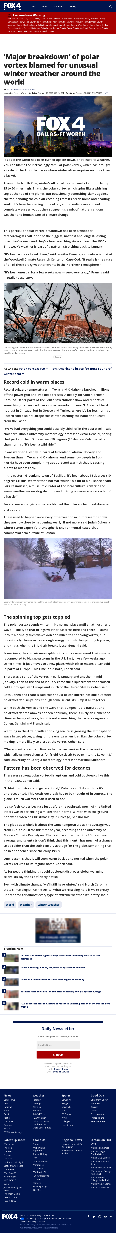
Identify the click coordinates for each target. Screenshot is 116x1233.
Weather (26, 904)
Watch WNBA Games (101, 1183)
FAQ (35, 1157)
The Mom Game (12, 1193)
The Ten (8, 1147)
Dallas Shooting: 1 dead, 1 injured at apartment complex (53, 967)
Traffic (94, 1110)
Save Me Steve (98, 1121)
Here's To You (11, 1197)
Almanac (37, 1110)
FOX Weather (39, 1117)
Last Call (8, 1158)
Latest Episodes (14, 1140)
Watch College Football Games (98, 1153)
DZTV (6, 1183)
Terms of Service (60, 1071)
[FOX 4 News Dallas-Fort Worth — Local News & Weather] (14, 6)
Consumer (9, 1121)
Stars (64, 1110)
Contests (37, 1182)
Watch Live (9, 1144)
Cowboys (66, 1099)
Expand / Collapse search (110, 6)
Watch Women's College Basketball (100, 1179)
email (111, 1216)
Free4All (7, 1155)
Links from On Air (99, 1099)
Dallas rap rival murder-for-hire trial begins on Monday (52, 979)
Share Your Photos (42, 1127)
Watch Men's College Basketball (101, 1172)
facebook (88, 1216)
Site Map (37, 1190)
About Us (39, 1140)
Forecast (37, 1099)
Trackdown (9, 1169)
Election (7, 1114)
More (73, 6)
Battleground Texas (13, 1165)
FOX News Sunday (13, 1132)
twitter (94, 1216)
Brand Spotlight (40, 1186)
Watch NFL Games (100, 1147)
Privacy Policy (61, 1069)
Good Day (97, 1095)
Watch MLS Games (100, 1187)
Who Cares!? (10, 1173)
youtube (105, 1216)
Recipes (94, 1107)
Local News (9, 1099)
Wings (65, 1117)
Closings (37, 1103)
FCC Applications (41, 1175)
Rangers (66, 1103)
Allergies (37, 1107)
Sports (66, 1095)
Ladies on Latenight (13, 1162)
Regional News (72, 1140)
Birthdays (95, 1103)
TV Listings (38, 1168)
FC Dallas (66, 1114)
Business (8, 1125)
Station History (40, 1154)
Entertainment (98, 1114)
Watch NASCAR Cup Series (100, 1162)
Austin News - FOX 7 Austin (72, 1152)
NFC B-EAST (10, 1180)
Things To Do (97, 1117)
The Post (8, 1151)
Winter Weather (49, 904)
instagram (99, 1216)
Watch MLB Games (100, 1157)
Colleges (66, 1121)
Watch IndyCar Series (101, 1167)
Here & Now (10, 1201)
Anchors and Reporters (39, 1149)
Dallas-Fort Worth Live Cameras (41, 1122)
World (23, 93)
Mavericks (66, 1107)
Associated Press (11, 93)
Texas (7, 1103)
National (8, 1107)
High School (67, 1125)
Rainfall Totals (40, 1114)
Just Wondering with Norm (13, 1189)
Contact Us (38, 1144)
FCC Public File (40, 1172)
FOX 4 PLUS (38, 1179)
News (7, 1095)
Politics (7, 1117)
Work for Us (38, 1164)
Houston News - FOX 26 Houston (72, 1145)
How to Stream (40, 1161)
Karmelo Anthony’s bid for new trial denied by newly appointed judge (61, 991)
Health (7, 1128)
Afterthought (10, 1176)
